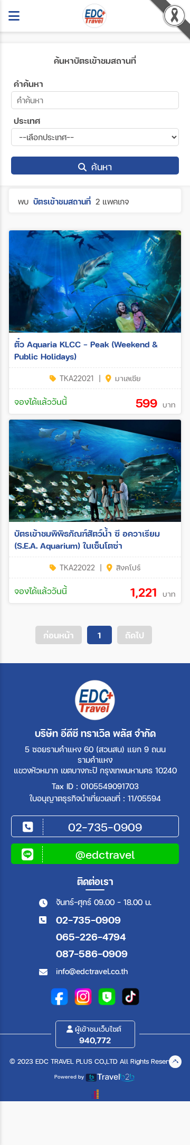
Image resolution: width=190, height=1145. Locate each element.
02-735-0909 (88, 920)
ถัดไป (134, 635)
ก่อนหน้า (58, 635)
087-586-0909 (92, 953)
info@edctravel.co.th (92, 971)
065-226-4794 (91, 936)
